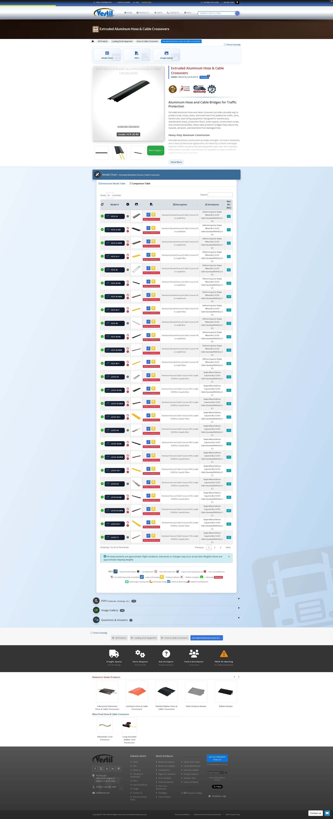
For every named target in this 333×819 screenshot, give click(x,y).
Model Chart (131, 174)
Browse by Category (166, 766)
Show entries (110, 195)
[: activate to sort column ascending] (102, 204)
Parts (135, 781)
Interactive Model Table (113, 183)
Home (135, 762)
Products (205, 77)
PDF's (118, 601)
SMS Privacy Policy (232, 814)
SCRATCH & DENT (123, 2)
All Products (103, 41)
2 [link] (214, 547)
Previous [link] (199, 547)
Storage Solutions (191, 774)
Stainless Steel (190, 778)
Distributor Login (211, 2)
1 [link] (208, 547)
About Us (137, 770)
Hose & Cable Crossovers (147, 41)
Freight (136, 789)
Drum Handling (164, 778)
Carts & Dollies (164, 797)
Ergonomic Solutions (167, 774)
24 (229, 484)
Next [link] (228, 547)
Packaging (162, 793)
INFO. (188, 12)
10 (229, 283)
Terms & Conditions (182, 814)
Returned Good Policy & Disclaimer (207, 814)
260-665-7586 (228, 2)
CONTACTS (174, 12)
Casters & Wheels (191, 782)
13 (229, 323)
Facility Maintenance (192, 766)
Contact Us (137, 793)
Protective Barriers (166, 782)
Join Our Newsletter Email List (217, 758)
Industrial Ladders (191, 770)
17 (229, 430)
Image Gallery (112, 610)
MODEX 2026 (146, 2)
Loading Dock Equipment (122, 41)
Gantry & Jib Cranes (192, 762)
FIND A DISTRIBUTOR (103, 2)
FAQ (137, 2)
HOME (129, 12)
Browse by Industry (166, 762)
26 (229, 537)
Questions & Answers (116, 620)
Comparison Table (141, 183)
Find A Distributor (140, 785)
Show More (176, 162)
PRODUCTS (143, 12)
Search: (203, 194)
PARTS (159, 12)
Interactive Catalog (194, 793)
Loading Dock (164, 770)
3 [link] (220, 547)
